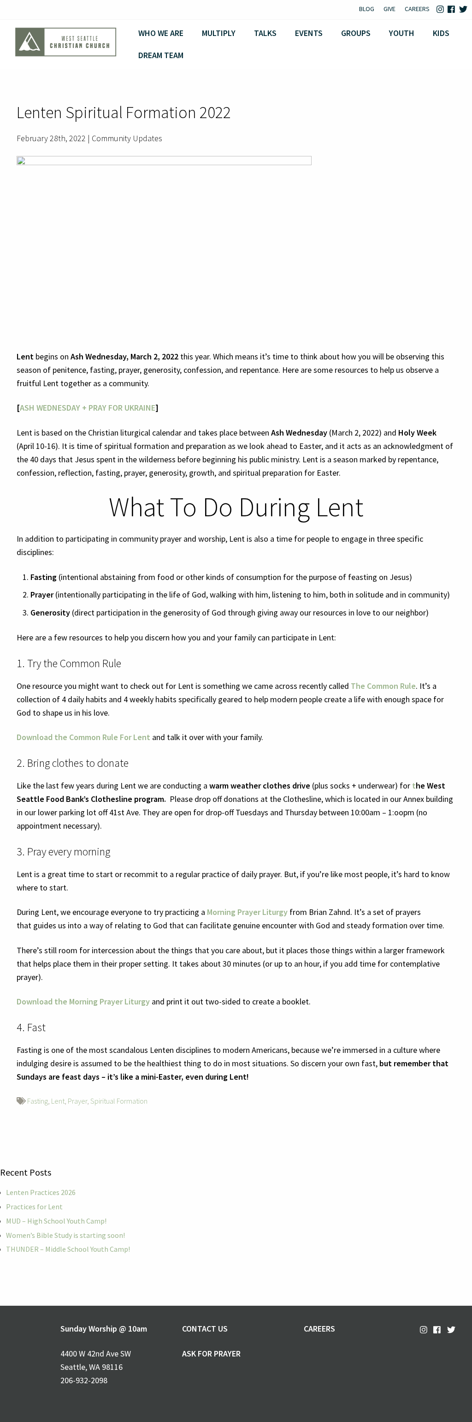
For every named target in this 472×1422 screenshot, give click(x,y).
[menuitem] (366, 9)
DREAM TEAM (160, 55)
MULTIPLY (219, 33)
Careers (417, 9)
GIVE (389, 9)
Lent (58, 1100)
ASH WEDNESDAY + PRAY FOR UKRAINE (87, 407)
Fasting (37, 1100)
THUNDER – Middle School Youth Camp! (68, 1249)
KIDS (441, 33)
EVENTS (309, 33)
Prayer (77, 1100)
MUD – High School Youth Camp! (56, 1220)
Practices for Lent (34, 1206)
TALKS (265, 33)
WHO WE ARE (160, 33)
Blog (366, 9)
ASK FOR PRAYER (211, 1353)
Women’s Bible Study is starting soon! (65, 1235)
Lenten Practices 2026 (41, 1192)
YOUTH (401, 33)
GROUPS (356, 33)
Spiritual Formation (119, 1100)
